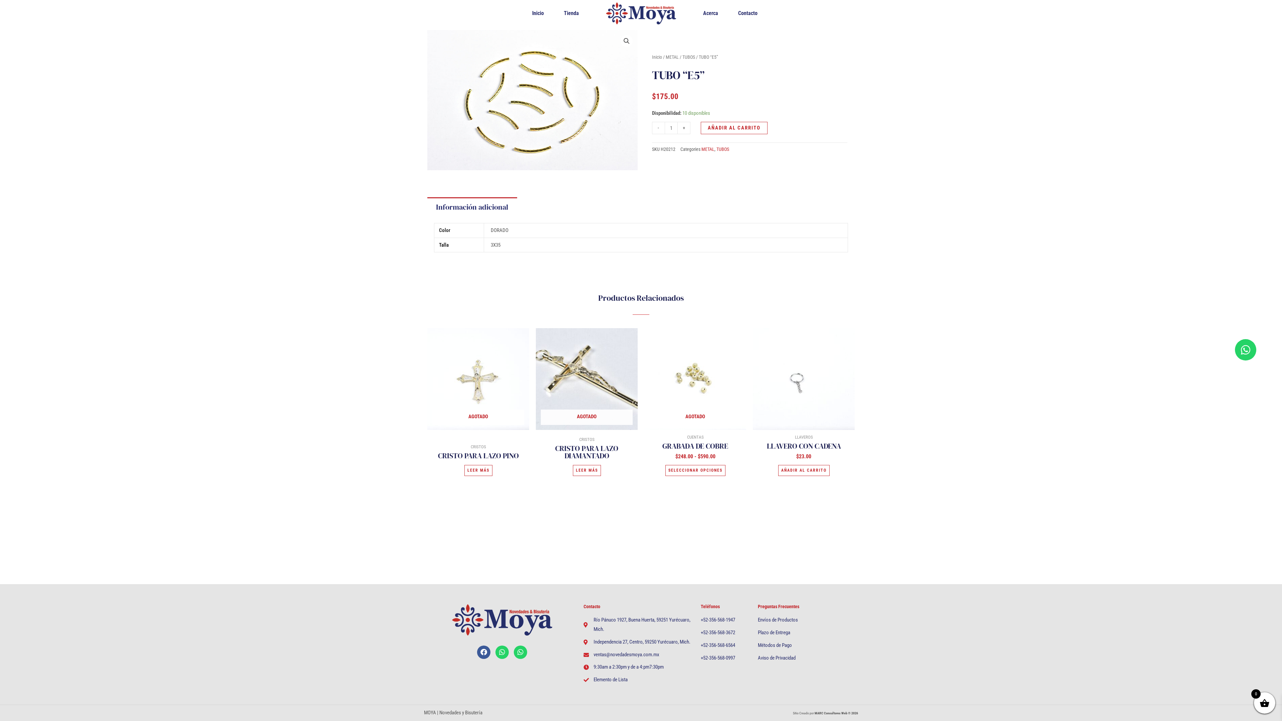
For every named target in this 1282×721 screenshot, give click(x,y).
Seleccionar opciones (695, 470)
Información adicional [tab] (472, 207)
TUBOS (688, 57)
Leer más (478, 470)
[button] (627, 41)
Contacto (748, 13)
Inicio (538, 13)
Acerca (710, 13)
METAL (672, 57)
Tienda (571, 13)
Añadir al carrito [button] (804, 470)
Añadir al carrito (734, 128)
